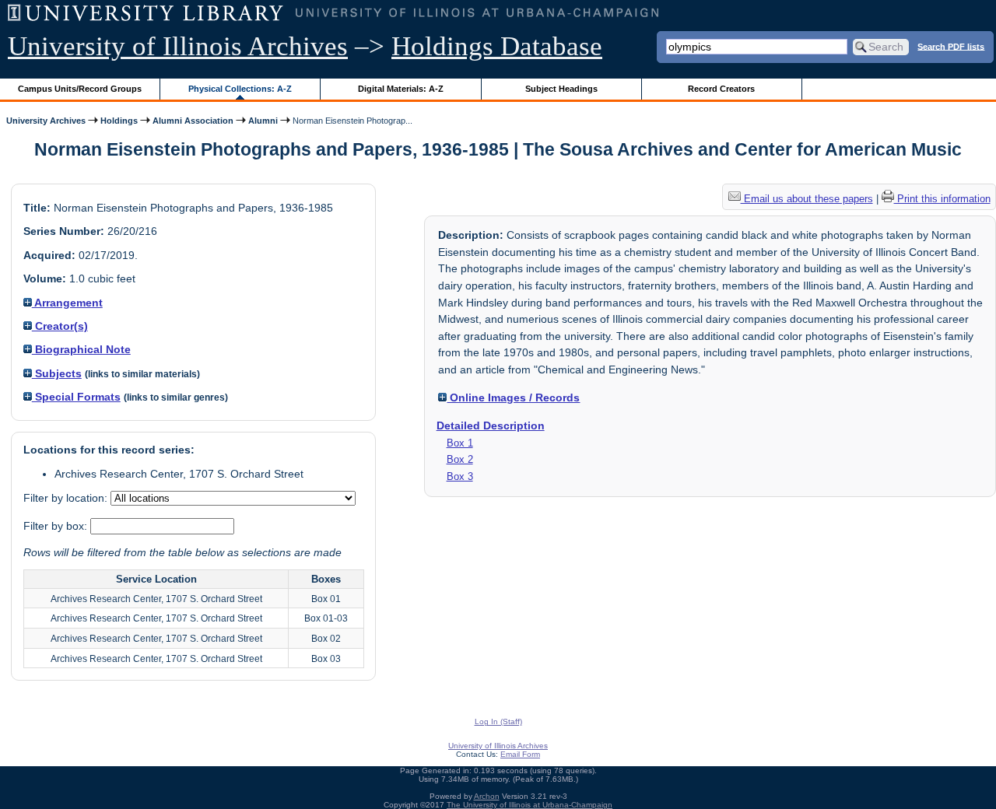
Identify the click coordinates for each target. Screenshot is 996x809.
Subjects (57, 373)
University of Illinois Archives (178, 46)
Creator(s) (60, 326)
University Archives (46, 120)
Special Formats (76, 396)
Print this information (942, 199)
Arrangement (67, 302)
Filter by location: (66, 498)
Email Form (520, 754)
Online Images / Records (513, 397)
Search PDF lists (950, 46)
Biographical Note (81, 349)
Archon (487, 796)
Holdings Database (496, 46)
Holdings (119, 120)
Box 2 (460, 459)
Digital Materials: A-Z (401, 88)
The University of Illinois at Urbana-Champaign (529, 804)
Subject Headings (561, 88)
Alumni (263, 120)
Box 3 (460, 476)
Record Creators (721, 88)
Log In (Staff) (498, 721)
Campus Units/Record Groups (80, 88)
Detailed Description (491, 425)
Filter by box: (56, 526)
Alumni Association (193, 120)
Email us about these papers (807, 199)
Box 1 (460, 443)
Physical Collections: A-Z (240, 88)
